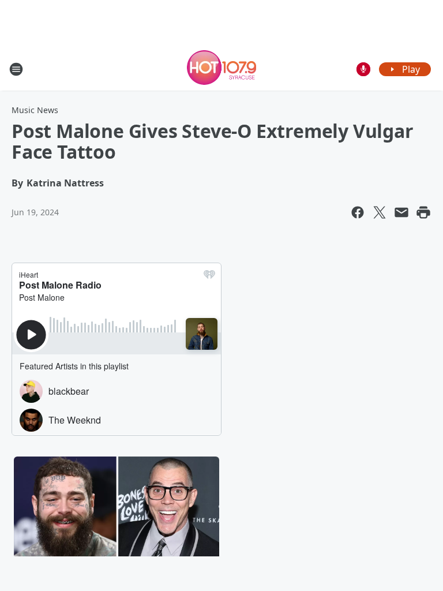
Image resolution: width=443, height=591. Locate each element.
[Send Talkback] (363, 69)
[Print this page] (423, 212)
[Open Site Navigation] (16, 69)
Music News (35, 109)
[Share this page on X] (379, 212)
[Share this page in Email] (401, 212)
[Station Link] (221, 69)
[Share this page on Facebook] (358, 212)
